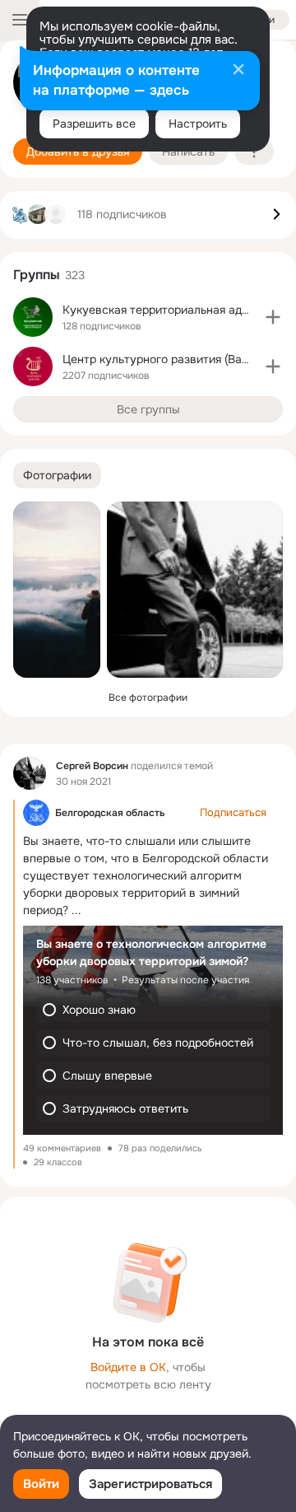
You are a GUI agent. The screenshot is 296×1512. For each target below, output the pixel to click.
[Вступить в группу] (273, 317)
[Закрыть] (238, 71)
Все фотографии (148, 697)
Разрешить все (94, 123)
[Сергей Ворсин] (29, 773)
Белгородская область (109, 812)
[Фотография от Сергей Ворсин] (56, 590)
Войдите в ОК (128, 1367)
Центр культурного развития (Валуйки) (169, 359)
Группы (36, 274)
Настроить (198, 123)
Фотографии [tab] (57, 475)
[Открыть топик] (153, 953)
